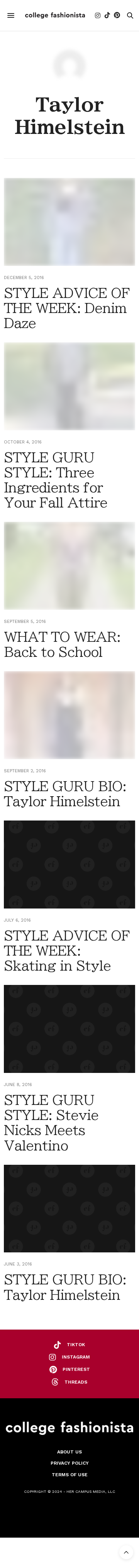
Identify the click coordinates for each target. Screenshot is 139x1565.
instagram (76, 1357)
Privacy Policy (70, 1463)
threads (75, 1382)
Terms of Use (70, 1474)
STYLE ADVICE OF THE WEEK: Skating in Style (67, 950)
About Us (69, 1452)
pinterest (76, 1369)
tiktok (76, 1344)
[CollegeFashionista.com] (55, 15)
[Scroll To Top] (126, 1552)
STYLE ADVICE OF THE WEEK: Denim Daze (67, 308)
